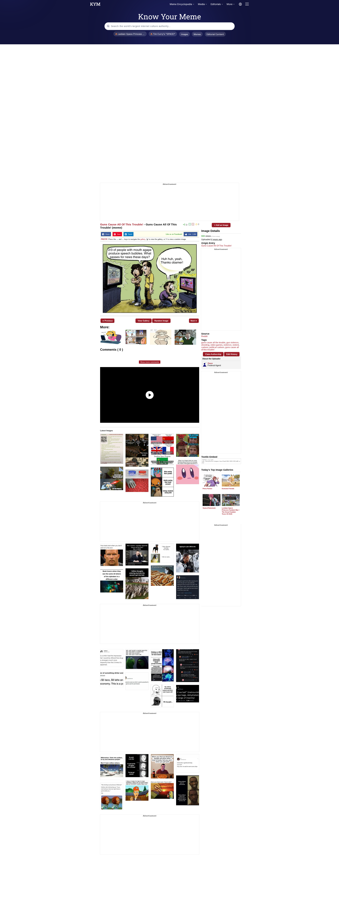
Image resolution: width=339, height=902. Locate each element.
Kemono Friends (228, 489)
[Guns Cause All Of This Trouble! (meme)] (149, 278)
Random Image (161, 321)
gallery (142, 239)
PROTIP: (104, 239)
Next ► (194, 321)
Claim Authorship (213, 354)
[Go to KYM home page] (95, 5)
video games (216, 345)
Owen (210, 363)
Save (118, 234)
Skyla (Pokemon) (209, 508)
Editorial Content (215, 34)
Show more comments (149, 362)
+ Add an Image (221, 225)
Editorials (215, 4)
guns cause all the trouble (213, 342)
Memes (197, 34)
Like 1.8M (191, 234)
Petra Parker (207, 489)
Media (201, 4)
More (229, 4)
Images (184, 34)
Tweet (129, 234)
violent (236, 345)
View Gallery (143, 321)
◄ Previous (107, 321)
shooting (205, 345)
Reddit (204, 336)
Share (107, 234)
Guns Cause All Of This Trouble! (121, 224)
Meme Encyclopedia (181, 4)
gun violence (232, 342)
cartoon (204, 347)
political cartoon (216, 347)
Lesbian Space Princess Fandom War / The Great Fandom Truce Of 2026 (230, 511)
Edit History (231, 354)
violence (227, 345)
